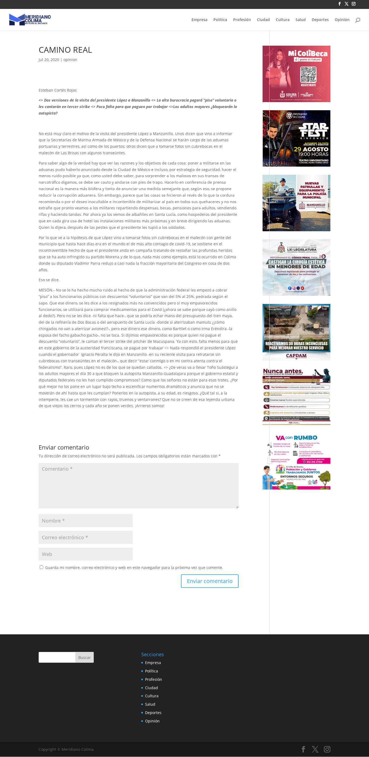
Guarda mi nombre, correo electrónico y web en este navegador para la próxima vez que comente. (134, 567)
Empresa (199, 20)
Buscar (84, 657)
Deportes (320, 20)
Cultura (283, 20)
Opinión (342, 20)
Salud (301, 20)
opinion (70, 59)
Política (220, 20)
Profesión (242, 20)
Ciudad (263, 20)
